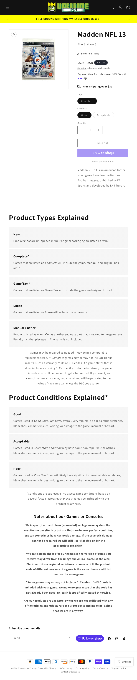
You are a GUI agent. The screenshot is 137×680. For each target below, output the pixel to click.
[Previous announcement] (7, 19)
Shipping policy (118, 668)
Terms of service (100, 668)
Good (86, 115)
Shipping (82, 68)
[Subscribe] (69, 638)
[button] (7, 7)
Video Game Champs (27, 668)
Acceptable (105, 115)
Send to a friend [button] (90, 53)
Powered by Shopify (47, 668)
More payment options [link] (103, 161)
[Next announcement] (130, 19)
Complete (89, 101)
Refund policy (66, 668)
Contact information (70, 672)
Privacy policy (82, 668)
